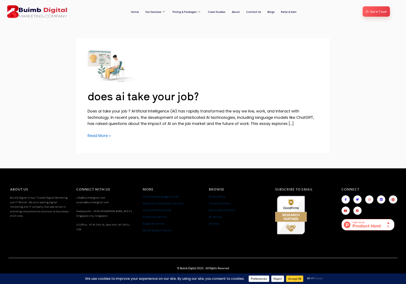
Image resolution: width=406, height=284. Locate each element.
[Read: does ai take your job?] (115, 66)
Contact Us (253, 12)
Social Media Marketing (157, 210)
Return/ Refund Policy (222, 210)
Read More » (99, 135)
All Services (215, 216)
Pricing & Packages (185, 12)
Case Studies (216, 12)
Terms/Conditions (219, 203)
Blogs (271, 12)
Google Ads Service (154, 223)
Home (135, 12)
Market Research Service (157, 230)
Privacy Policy (217, 196)
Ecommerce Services (155, 216)
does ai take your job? (143, 95)
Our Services (153, 12)
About (236, 12)
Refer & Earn (288, 12)
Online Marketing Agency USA (160, 196)
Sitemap (214, 223)
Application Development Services (163, 203)
